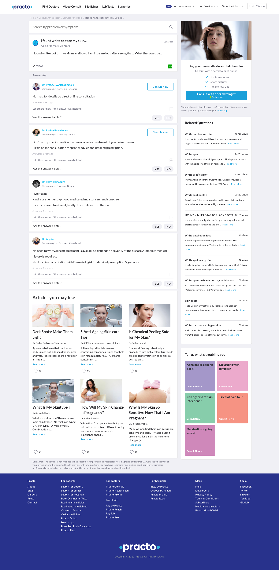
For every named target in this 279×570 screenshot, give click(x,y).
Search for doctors (72, 486)
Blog (30, 490)
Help (198, 486)
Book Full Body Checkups (76, 526)
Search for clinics (71, 490)
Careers (32, 494)
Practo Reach (114, 509)
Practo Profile (114, 494)
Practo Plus (68, 530)
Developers (202, 490)
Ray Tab (110, 513)
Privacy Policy (203, 494)
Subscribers (202, 502)
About (31, 486)
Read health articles (72, 502)
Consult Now (160, 86)
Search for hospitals (72, 494)
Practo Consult (115, 486)
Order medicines (71, 514)
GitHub (244, 502)
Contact (32, 502)
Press (31, 498)
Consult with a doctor (49, 17)
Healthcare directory (207, 506)
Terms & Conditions (207, 498)
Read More (233, 143)
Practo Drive (68, 518)
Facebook (245, 486)
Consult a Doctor (71, 510)
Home (33, 17)
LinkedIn (245, 494)
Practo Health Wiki (206, 510)
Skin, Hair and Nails (72, 17)
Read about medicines (74, 506)
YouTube (245, 498)
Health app (67, 522)
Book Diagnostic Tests (74, 498)
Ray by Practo (114, 505)
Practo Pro (112, 517)
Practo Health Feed (117, 490)
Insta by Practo (159, 486)
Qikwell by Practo (161, 490)
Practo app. (222, 110)
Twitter (244, 490)
